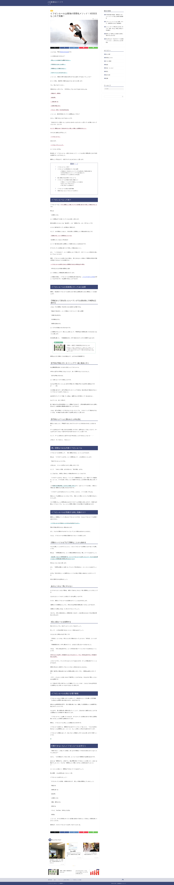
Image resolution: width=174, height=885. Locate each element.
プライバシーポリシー (53, 883)
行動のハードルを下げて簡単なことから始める (72, 182)
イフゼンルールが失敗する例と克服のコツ (68, 179)
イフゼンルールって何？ (64, 167)
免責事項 (61, 883)
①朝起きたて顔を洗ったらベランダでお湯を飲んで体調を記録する (76, 171)
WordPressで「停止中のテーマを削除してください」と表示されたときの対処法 (114, 40)
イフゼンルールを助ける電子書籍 (66, 188)
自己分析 (108, 74)
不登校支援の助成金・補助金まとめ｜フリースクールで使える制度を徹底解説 (114, 16)
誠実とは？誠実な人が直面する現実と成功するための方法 (114, 34)
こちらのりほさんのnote (88, 276)
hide (76, 164)
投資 (107, 64)
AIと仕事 (108, 54)
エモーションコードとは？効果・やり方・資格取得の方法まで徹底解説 (114, 22)
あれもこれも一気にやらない (68, 183)
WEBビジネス (109, 57)
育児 (107, 71)
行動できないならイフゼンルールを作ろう (68, 190)
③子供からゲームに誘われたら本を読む (70, 174)
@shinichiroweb (64, 52)
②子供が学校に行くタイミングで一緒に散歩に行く (73, 172)
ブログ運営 (108, 61)
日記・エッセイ (110, 68)
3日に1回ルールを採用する (67, 185)
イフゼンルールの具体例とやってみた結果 (68, 169)
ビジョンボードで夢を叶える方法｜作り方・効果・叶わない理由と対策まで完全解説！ (114, 28)
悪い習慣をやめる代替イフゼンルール (67, 177)
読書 (51, 10)
